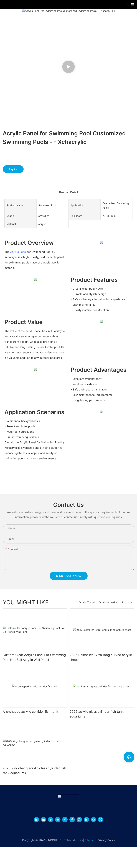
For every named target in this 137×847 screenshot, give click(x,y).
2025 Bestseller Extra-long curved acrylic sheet (101, 657)
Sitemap (90, 840)
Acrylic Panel (18, 251)
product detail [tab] (68, 192)
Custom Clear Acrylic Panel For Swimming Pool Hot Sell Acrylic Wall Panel (34, 657)
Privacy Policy (106, 840)
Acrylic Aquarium (108, 602)
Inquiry (13, 169)
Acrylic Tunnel (87, 602)
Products (127, 602)
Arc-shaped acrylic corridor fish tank (30, 711)
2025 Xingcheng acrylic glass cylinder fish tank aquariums (34, 770)
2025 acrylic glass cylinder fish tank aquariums (97, 714)
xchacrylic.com (73, 840)
